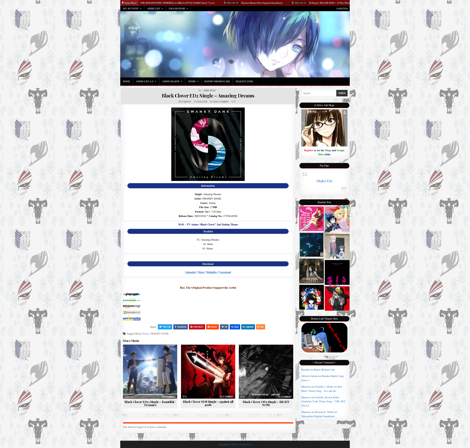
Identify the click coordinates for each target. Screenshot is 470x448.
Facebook (181, 326)
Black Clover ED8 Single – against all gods (208, 403)
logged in (141, 427)
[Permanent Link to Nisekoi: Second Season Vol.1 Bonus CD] (337, 219)
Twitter (166, 326)
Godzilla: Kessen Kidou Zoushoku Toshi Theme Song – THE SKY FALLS (323, 401)
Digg (236, 326)
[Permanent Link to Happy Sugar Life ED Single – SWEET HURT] (337, 246)
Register (308, 150)
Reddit (214, 326)
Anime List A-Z (144, 81)
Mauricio (306, 386)
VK (226, 326)
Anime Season (170, 81)
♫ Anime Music (209, 90)
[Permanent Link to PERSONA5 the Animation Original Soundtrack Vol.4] (337, 298)
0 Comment (170, 397)
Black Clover (142, 333)
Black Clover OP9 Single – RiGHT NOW (266, 403)
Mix (262, 326)
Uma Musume (177, 8)
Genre (192, 81)
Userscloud (225, 272)
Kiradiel (305, 369)
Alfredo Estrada (309, 376)
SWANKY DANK (159, 333)
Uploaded (190, 272)
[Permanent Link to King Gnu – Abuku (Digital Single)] (311, 244)
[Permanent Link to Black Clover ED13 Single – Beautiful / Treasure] (150, 372)
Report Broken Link (217, 81)
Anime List (153, 8)
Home (126, 81)
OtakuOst (186, 102)
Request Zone (244, 81)
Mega (201, 272)
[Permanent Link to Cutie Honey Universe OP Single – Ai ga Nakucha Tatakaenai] (311, 218)
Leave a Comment (221, 102)
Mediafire (211, 272)
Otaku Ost (324, 180)
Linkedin (250, 326)
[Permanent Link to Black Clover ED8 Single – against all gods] (208, 372)
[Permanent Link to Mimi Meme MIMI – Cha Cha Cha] (311, 297)
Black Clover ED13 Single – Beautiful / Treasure (150, 403)
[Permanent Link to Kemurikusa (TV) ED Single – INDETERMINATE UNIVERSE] (337, 272)
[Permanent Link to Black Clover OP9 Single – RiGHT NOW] (266, 372)
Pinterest (199, 326)
